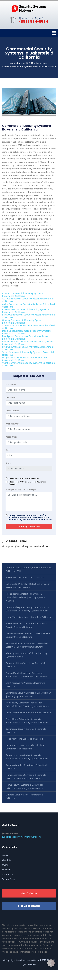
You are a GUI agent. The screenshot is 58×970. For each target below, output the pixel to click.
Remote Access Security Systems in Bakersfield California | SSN (29, 569)
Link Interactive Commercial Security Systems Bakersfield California (27, 343)
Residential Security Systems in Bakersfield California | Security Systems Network (27, 645)
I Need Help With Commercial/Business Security (27, 483)
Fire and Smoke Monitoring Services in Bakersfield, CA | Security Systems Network (27, 675)
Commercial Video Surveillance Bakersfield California (26, 767)
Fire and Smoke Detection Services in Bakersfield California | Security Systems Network (25, 597)
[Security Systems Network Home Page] (29, 8)
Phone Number (13, 423)
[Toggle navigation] (54, 33)
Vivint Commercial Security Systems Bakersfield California (28, 364)
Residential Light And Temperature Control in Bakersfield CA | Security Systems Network (28, 609)
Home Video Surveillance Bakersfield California (28, 617)
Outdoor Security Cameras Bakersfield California (24, 796)
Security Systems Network (28, 960)
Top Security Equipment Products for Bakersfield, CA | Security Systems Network (27, 704)
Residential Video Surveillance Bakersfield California (26, 665)
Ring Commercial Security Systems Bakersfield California (27, 348)
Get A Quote (29, 893)
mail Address (12, 410)
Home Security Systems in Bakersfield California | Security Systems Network (24, 786)
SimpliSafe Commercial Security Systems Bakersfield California (24, 359)
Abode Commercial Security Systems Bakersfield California (22, 295)
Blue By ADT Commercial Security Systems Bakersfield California (25, 311)
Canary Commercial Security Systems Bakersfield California (23, 321)
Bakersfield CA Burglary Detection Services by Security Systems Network (28, 585)
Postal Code (11, 437)
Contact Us (7, 874)
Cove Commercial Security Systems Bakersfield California (28, 327)
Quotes (5, 864)
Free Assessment (29, 906)
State (8, 463)
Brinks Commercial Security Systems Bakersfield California (28, 316)
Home (12, 63)
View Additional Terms (41, 519)
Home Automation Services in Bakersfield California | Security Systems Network (26, 776)
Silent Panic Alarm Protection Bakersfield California (25, 684)
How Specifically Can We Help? (21, 489)
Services (6, 869)
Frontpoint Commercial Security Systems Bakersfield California (25, 337)
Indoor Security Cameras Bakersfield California (28, 712)
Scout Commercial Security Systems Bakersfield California (28, 353)
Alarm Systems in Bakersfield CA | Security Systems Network (26, 655)
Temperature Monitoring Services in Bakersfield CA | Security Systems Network (27, 757)
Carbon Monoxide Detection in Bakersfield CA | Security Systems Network (29, 635)
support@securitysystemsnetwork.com (28, 546)
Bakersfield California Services (32, 63)
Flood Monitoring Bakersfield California (24, 738)
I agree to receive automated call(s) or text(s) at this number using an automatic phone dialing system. (30, 517)
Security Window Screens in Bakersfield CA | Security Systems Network (27, 625)
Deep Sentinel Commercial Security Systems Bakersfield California (27, 332)
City (8, 450)
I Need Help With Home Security (23, 478)
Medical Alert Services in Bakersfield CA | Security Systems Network (26, 747)
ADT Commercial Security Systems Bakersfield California (27, 300)
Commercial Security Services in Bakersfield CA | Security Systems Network (28, 694)
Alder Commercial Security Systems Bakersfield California (28, 305)
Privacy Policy (8, 879)
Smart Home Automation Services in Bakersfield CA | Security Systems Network (27, 721)
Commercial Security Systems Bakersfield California (26, 730)
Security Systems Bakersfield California (25, 577)
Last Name (11, 397)
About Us (6, 860)
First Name (11, 384)
